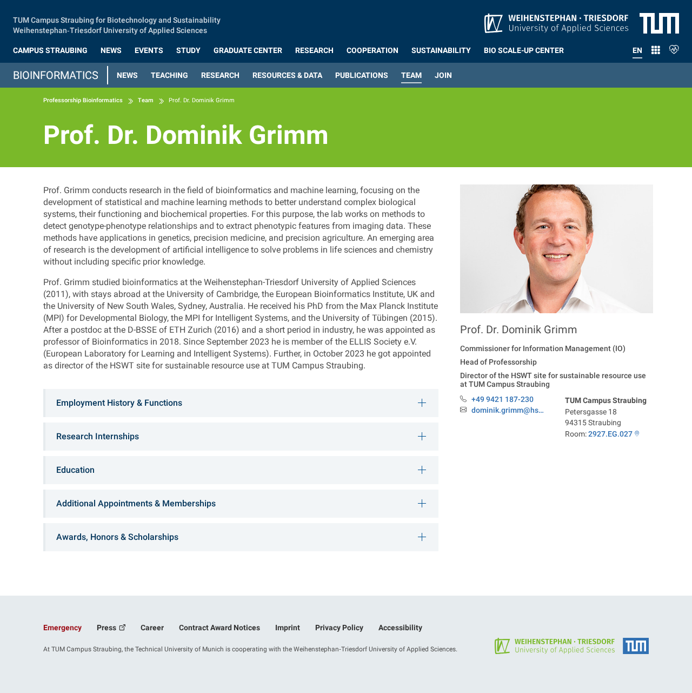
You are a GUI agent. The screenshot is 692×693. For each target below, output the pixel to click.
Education (75, 470)
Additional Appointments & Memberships (136, 503)
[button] (50, 48)
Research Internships (97, 436)
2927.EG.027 (610, 434)
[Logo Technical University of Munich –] (659, 22)
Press (107, 627)
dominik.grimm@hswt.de (509, 410)
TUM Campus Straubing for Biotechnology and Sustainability (117, 19)
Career (152, 627)
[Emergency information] (674, 48)
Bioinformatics (55, 75)
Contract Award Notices (219, 627)
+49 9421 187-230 (502, 399)
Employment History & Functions (119, 403)
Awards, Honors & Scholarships (117, 537)
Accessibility (400, 627)
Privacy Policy (339, 627)
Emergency (62, 627)
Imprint (287, 627)
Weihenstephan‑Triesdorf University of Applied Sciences (110, 29)
